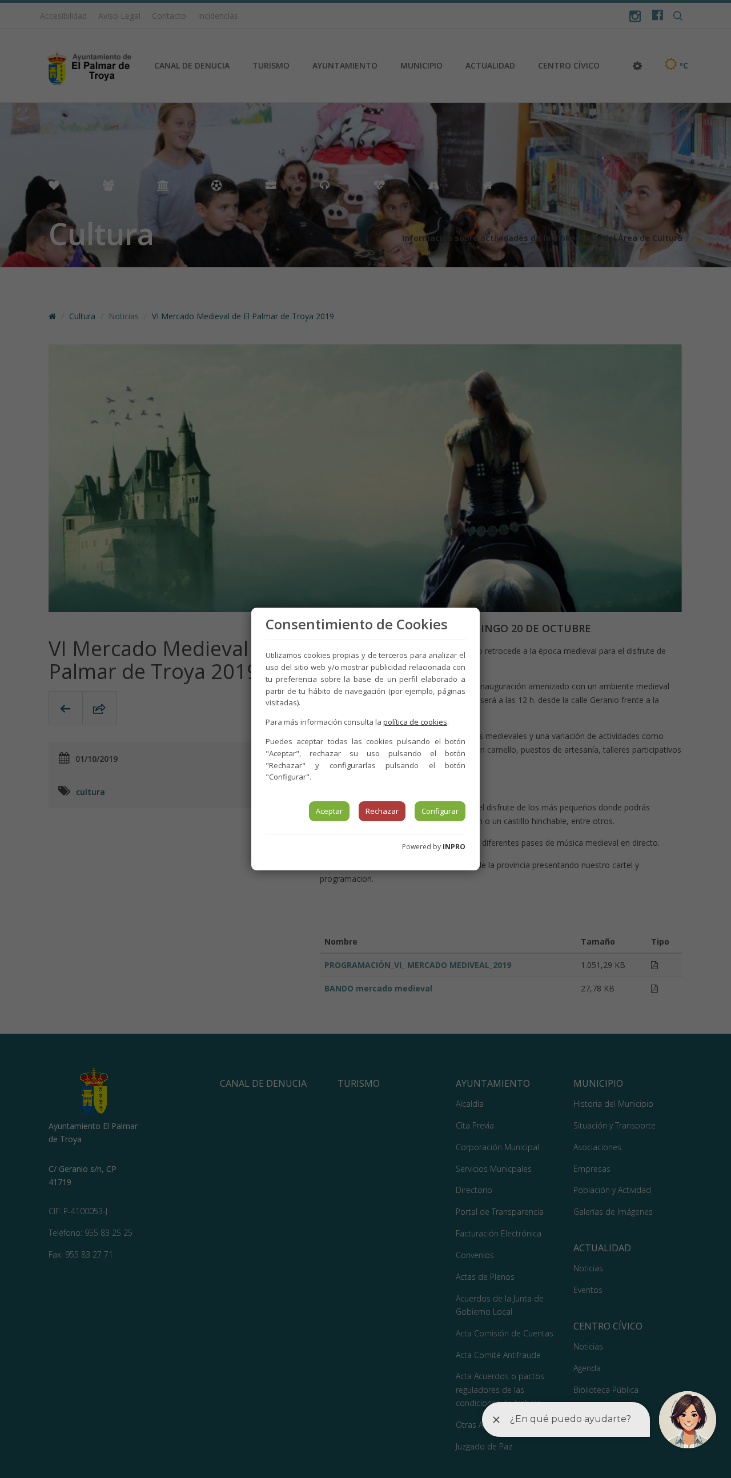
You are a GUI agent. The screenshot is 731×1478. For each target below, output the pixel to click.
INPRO (454, 847)
